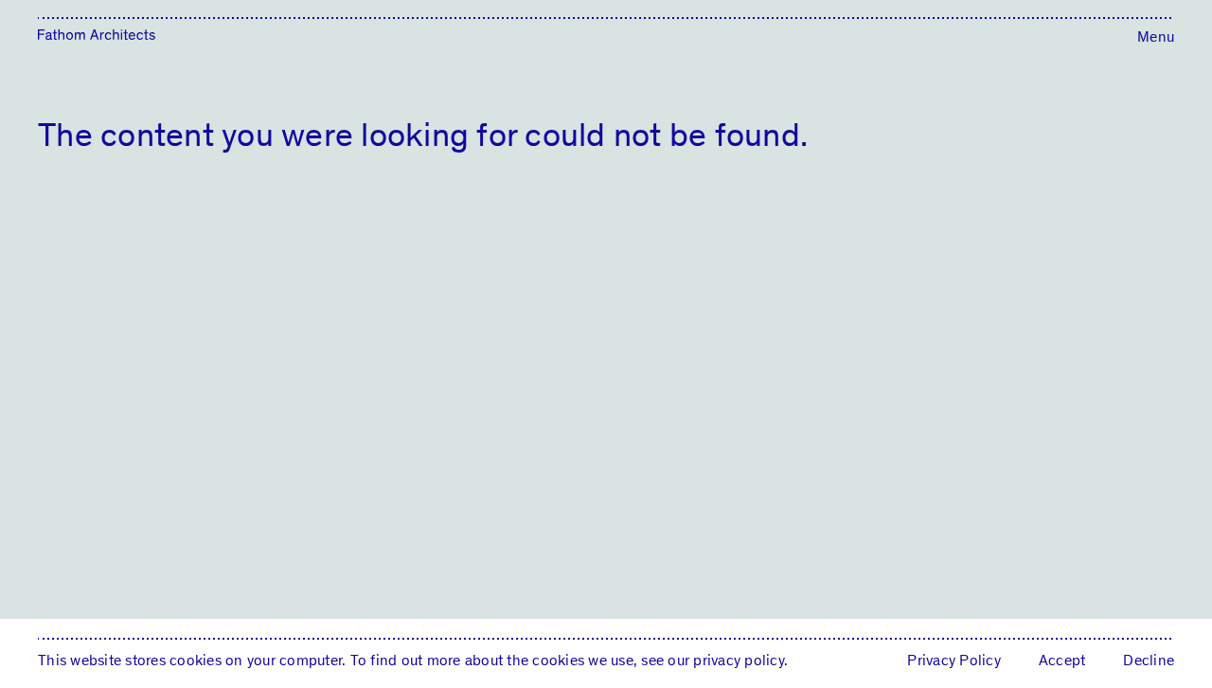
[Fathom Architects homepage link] (96, 36)
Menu (1155, 36)
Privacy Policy (954, 660)
